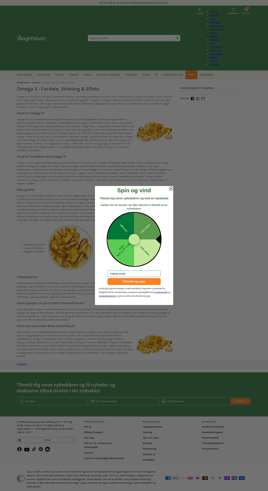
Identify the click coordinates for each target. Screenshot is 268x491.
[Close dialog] (171, 189)
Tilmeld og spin (134, 281)
